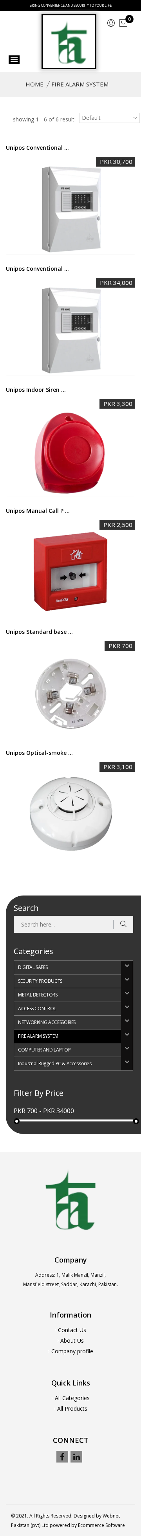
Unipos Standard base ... (39, 631)
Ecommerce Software (101, 1525)
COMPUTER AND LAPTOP (44, 1049)
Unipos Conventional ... (37, 147)
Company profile (72, 1351)
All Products (72, 1408)
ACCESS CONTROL (37, 1008)
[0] (123, 23)
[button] (127, 967)
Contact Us (72, 1330)
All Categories (72, 1398)
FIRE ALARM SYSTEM (38, 1036)
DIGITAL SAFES (32, 967)
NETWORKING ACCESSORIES (47, 1022)
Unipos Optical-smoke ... (39, 752)
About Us (72, 1340)
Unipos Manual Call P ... (38, 510)
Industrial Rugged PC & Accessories (55, 1063)
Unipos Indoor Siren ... (36, 389)
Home (34, 84)
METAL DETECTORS (38, 994)
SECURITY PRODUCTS (40, 981)
